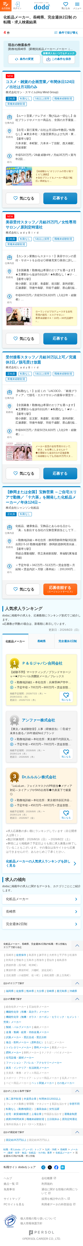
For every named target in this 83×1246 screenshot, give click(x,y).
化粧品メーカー (17, 899)
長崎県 (11, 911)
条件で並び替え (68, 32)
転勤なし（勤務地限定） (20, 1109)
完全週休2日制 (16, 924)
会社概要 (47, 1178)
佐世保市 (21, 955)
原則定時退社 (69, 1119)
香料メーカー (41, 1047)
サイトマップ (12, 1198)
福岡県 (10, 991)
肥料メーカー (13, 1052)
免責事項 (9, 1189)
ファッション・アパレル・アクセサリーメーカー (34, 1062)
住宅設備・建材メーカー (20, 1057)
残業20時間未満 (15, 1119)
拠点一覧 (9, 1183)
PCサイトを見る (14, 1204)
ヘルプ (8, 1178)
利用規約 (47, 1183)
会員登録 (6, 8)
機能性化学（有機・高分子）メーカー (27, 1011)
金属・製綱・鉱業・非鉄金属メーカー (27, 1032)
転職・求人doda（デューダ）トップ (22, 1149)
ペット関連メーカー (42, 1083)
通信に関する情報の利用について (59, 1191)
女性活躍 (54, 1109)
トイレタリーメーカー (18, 1047)
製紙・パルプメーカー (18, 1027)
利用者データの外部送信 (57, 1204)
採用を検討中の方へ (54, 1198)
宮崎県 (50, 991)
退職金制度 (70, 1114)
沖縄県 (73, 991)
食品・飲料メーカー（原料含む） (25, 1042)
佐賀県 (20, 991)
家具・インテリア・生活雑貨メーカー (27, 1067)
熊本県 (30, 991)
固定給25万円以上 (16, 1139)
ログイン (17, 8)
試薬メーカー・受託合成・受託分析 (26, 1037)
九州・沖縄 (50, 1149)
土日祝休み (53, 1119)
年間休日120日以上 (50, 1098)
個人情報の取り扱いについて (38, 1218)
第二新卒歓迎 (13, 1098)
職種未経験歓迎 (35, 1119)
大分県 (40, 991)
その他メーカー (65, 1083)
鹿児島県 (62, 991)
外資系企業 (30, 1098)
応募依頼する (60, 589)
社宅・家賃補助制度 (17, 1114)
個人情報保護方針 (31, 1223)
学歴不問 (74, 1103)
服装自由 (41, 1109)
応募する (60, 198)
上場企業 (36, 1114)
